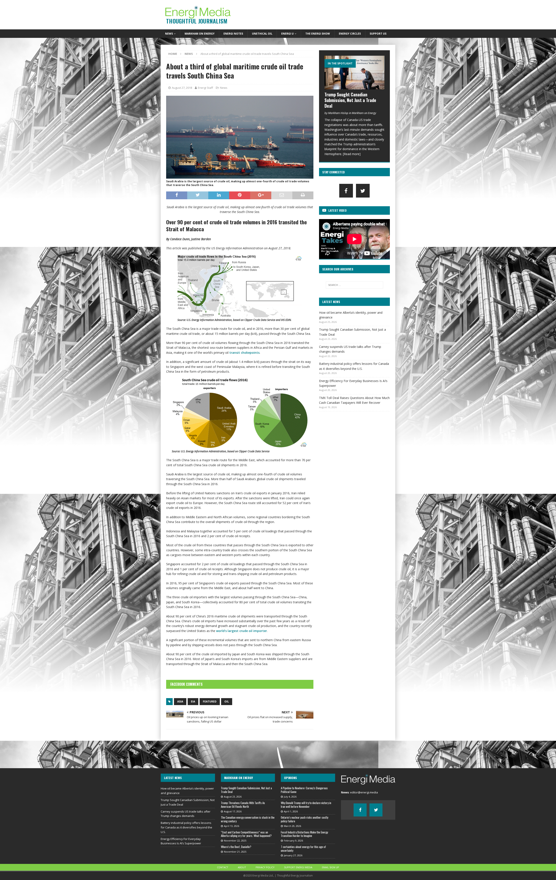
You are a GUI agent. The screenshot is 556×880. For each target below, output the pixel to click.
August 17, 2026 (233, 811)
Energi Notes (233, 33)
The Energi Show (317, 33)
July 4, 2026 (290, 796)
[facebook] (346, 191)
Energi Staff (205, 88)
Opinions (290, 777)
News (169, 33)
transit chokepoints (244, 352)
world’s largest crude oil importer (241, 631)
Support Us (378, 33)
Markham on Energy (200, 33)
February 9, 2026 (293, 840)
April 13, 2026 (231, 826)
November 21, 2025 (235, 851)
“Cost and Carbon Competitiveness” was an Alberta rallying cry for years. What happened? (246, 834)
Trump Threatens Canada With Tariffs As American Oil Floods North (243, 805)
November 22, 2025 (235, 840)
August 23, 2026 (233, 796)
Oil (226, 701)
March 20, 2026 (292, 826)
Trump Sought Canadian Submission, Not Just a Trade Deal (350, 100)
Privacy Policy (265, 867)
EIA (193, 701)
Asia (180, 701)
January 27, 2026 (293, 855)
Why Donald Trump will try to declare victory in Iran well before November (306, 805)
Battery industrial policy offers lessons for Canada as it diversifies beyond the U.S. (186, 827)
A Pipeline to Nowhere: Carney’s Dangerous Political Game (304, 790)
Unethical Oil (262, 33)
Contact (222, 867)
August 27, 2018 (182, 88)
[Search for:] (354, 285)
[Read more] (352, 154)
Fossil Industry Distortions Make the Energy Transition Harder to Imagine (304, 834)
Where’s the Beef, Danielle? (236, 847)
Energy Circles (350, 33)
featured (210, 701)
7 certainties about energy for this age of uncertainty (303, 849)
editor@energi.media (364, 792)
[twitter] (363, 191)
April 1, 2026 (291, 811)
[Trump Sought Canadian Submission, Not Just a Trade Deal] (354, 72)
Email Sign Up (330, 867)
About (242, 867)
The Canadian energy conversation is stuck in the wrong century (248, 819)
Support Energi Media (298, 867)
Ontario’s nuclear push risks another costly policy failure (304, 819)
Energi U (287, 33)
